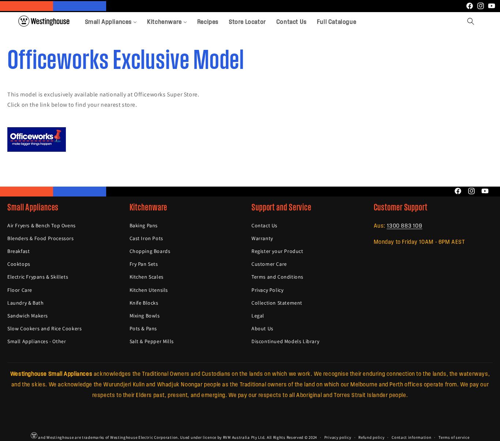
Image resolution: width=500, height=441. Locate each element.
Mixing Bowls (145, 315)
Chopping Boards (150, 251)
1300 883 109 (404, 224)
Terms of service (454, 437)
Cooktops (18, 264)
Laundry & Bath (25, 302)
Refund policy (371, 437)
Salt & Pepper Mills (152, 341)
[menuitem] (111, 21)
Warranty (262, 238)
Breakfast (18, 251)
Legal (257, 315)
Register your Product (277, 251)
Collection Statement (276, 302)
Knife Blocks (144, 302)
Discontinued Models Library (285, 341)
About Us (262, 328)
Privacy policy (337, 437)
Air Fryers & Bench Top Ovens (41, 225)
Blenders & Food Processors (40, 238)
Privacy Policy (267, 289)
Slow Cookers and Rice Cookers (44, 328)
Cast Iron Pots (146, 238)
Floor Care (19, 289)
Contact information (411, 437)
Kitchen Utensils (149, 289)
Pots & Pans (143, 328)
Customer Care (269, 264)
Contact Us (264, 225)
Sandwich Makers (27, 315)
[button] (471, 21)
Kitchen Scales (147, 276)
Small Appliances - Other (36, 341)
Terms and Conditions (277, 276)
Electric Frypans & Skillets (37, 276)
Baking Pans (144, 225)
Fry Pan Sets (144, 264)
